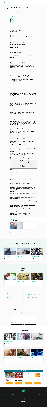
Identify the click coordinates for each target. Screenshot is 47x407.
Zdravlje (22, 341)
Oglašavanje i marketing (24, 394)
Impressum (8, 394)
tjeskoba (26, 232)
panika (22, 232)
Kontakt (12, 394)
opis (11, 18)
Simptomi (19, 341)
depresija (18, 232)
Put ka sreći (20, 357)
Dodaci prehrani (6, 357)
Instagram (26, 399)
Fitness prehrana (20, 281)
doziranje (12, 20)
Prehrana (5, 281)
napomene (12, 22)
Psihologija (39, 256)
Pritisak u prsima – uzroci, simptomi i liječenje (22, 343)
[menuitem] (42, 1)
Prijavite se (23, 324)
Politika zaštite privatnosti (33, 394)
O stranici (3, 394)
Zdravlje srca (25, 341)
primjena (12, 19)
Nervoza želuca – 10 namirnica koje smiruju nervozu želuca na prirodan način (37, 344)
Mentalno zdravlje (7, 256)
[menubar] (42, 1)
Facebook (21, 399)
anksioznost (13, 232)
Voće (24, 281)
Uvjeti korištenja (17, 394)
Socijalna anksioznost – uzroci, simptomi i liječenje (36, 258)
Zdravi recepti (34, 281)
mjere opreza (13, 21)
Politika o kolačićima (42, 394)
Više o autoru (8, 297)
